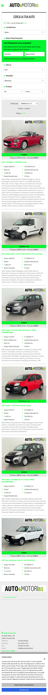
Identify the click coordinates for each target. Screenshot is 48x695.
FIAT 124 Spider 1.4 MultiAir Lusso (14, 162)
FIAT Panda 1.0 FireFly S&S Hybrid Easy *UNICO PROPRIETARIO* (19, 331)
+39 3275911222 (23, 643)
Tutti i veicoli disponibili (16, 23)
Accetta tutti (24, 690)
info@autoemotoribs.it (25, 648)
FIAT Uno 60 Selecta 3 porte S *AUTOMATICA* (18, 560)
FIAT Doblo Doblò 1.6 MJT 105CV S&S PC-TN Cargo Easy (22, 254)
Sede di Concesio (10, 633)
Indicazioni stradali (8, 651)
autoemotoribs (10, 597)
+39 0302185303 (23, 641)
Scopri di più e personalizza (24, 685)
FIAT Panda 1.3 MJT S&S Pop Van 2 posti (16, 405)
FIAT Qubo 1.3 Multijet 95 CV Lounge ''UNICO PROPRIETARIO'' (18, 481)
